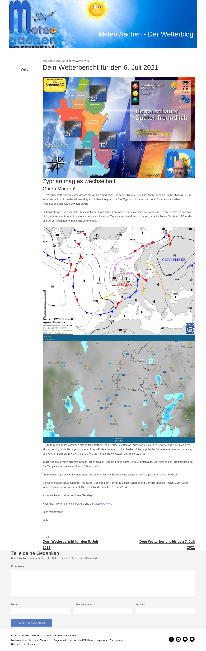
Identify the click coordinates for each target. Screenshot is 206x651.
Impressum (102, 640)
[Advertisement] (68, 54)
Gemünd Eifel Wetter (84, 640)
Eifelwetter (45, 640)
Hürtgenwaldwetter (62, 640)
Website (140, 604)
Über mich (33, 640)
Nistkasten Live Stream (23, 644)
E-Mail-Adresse (83, 604)
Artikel (87, 61)
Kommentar (18, 566)
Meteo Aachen (102, 503)
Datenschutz (116, 640)
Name (14, 604)
